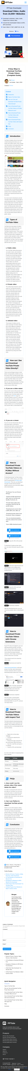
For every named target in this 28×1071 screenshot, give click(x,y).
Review (11, 85)
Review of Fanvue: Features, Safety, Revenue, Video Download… (14, 895)
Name (4, 960)
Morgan (13, 80)
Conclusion (11, 128)
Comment (5, 949)
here (15, 395)
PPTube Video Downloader (8, 1048)
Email (4, 964)
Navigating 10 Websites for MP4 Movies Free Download (13, 901)
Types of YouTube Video (14, 97)
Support (4, 1062)
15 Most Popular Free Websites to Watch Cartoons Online (14, 908)
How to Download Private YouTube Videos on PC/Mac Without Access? (15, 108)
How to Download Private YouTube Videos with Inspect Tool (15, 122)
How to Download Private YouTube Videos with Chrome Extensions (14, 115)
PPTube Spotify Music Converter (10, 1054)
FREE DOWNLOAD (15, 530)
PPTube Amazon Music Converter (10, 1053)
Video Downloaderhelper (10, 667)
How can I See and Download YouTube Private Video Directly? (14, 101)
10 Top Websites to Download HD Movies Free (14, 898)
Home (7, 884)
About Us (5, 1063)
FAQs (9, 126)
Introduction (11, 94)
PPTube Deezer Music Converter (10, 1051)
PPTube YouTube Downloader (9, 1050)
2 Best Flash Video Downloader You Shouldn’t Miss (14, 904)
